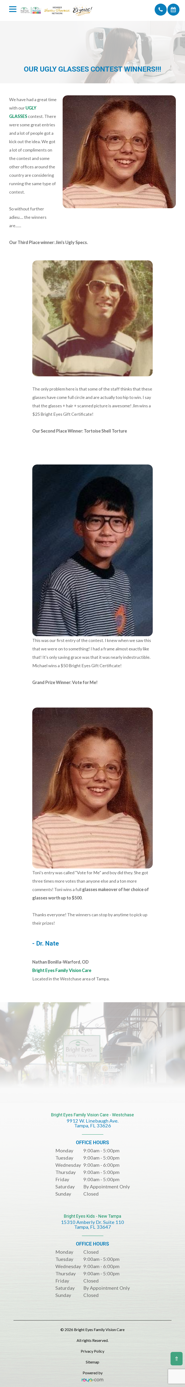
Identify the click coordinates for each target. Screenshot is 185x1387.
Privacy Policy (92, 1351)
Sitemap (92, 1362)
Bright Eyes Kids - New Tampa (92, 1222)
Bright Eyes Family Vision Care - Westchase (92, 1120)
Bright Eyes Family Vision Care (61, 970)
